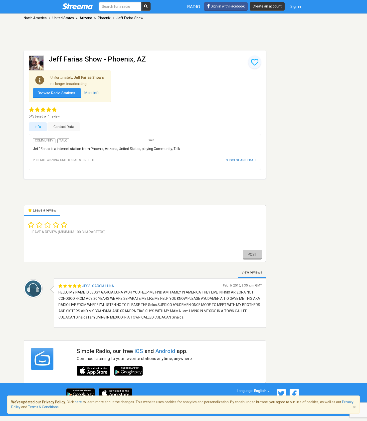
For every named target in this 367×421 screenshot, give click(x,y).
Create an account (267, 6)
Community (44, 140)
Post (252, 254)
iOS (138, 351)
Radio (193, 6)
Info (38, 127)
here (78, 402)
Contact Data (63, 127)
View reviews (251, 272)
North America (35, 18)
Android (165, 351)
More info (92, 93)
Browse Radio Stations (57, 93)
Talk (63, 140)
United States (63, 18)
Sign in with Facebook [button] (227, 6)
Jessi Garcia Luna (98, 286)
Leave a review (44, 210)
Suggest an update (241, 160)
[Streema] (77, 6)
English (260, 391)
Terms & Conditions (43, 407)
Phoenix (104, 18)
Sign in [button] (295, 6)
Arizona (86, 18)
